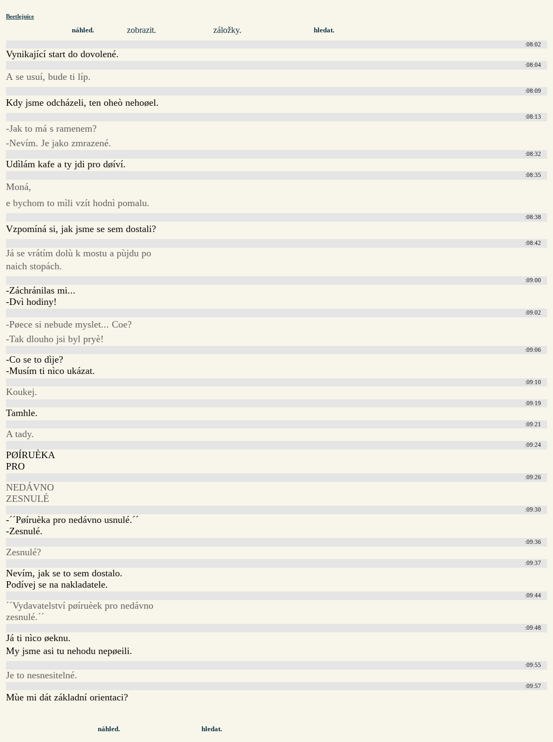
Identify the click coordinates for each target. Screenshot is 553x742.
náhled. (83, 30)
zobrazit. (141, 30)
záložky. (227, 30)
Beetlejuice (20, 16)
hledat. (324, 30)
